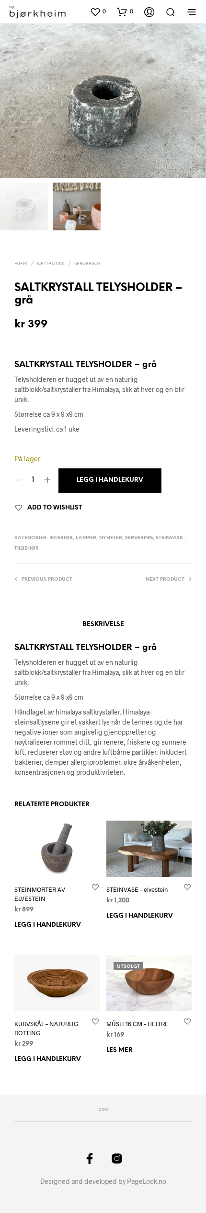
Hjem (20, 264)
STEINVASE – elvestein (137, 889)
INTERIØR (61, 538)
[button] (98, 11)
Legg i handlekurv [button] (47, 925)
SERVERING (87, 264)
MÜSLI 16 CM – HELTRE (137, 1024)
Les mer (119, 1050)
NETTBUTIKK (51, 264)
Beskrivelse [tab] (103, 624)
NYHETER (110, 538)
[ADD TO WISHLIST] (95, 887)
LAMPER (86, 538)
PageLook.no (146, 1181)
